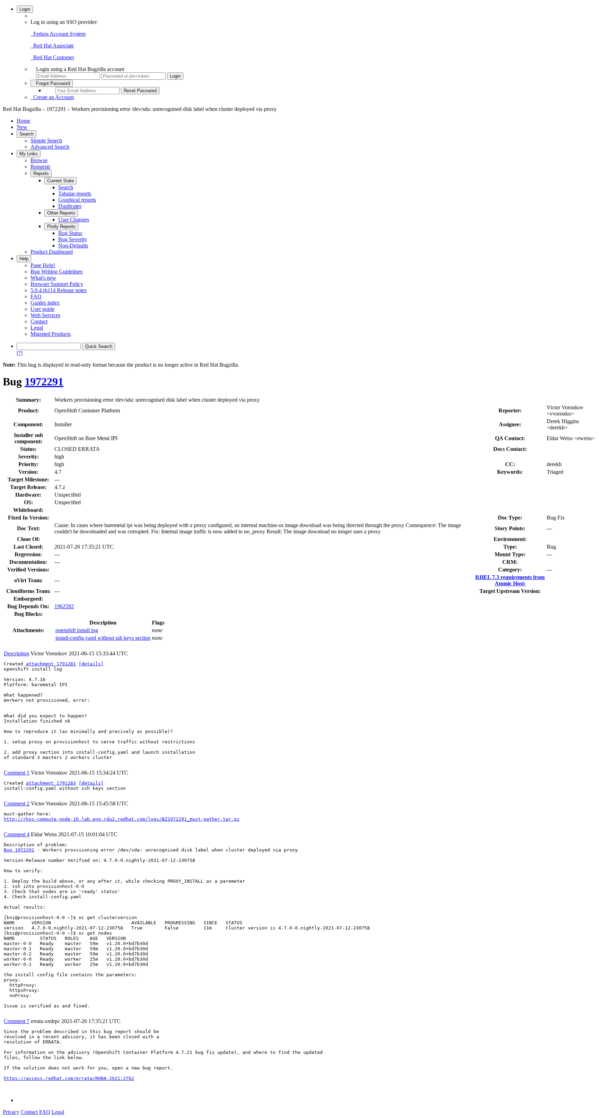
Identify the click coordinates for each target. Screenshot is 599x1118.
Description (16, 653)
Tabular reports (74, 193)
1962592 (64, 606)
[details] (91, 663)
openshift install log (76, 630)
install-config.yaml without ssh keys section (102, 638)
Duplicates (69, 206)
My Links (28, 153)
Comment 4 (16, 834)
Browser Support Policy (57, 284)
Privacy (11, 1112)
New (22, 127)
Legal (37, 328)
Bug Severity (72, 239)
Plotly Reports (61, 226)
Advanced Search (50, 147)
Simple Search (46, 140)
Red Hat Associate (52, 46)
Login (24, 9)
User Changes (73, 219)
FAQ (36, 296)
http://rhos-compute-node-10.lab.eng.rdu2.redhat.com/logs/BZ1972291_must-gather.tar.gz (122, 819)
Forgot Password (51, 83)
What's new (43, 278)
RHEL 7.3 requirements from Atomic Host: (510, 580)
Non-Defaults (73, 245)
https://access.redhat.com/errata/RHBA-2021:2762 (69, 1078)
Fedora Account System (58, 34)
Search (26, 134)
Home (23, 121)
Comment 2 (16, 803)
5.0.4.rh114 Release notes (59, 290)
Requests (40, 166)
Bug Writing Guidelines (57, 271)
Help (23, 258)
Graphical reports (77, 200)
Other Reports (61, 213)
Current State (60, 180)
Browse (39, 160)
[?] (20, 353)
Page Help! (43, 265)
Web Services (45, 315)
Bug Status (70, 233)
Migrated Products (51, 334)
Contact (39, 321)
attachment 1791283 (51, 783)
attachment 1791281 (51, 663)
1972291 (44, 381)
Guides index (45, 303)
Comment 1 (16, 773)
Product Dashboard (52, 252)
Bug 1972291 (19, 850)
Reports (41, 173)
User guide (42, 309)
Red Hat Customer (52, 57)
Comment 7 (16, 1021)
